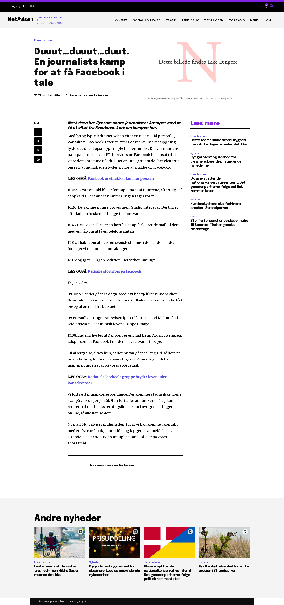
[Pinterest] (38, 150)
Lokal (193, 216)
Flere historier (43, 40)
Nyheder (195, 153)
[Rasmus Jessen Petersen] (77, 465)
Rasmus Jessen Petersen (88, 95)
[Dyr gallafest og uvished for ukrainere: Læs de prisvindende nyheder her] (114, 542)
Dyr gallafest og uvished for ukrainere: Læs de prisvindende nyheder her (215, 161)
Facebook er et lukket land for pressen (121, 178)
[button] (271, 6)
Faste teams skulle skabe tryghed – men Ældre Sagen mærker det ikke (56, 571)
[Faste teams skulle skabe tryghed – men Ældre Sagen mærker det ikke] (59, 542)
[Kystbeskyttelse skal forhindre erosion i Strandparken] (224, 542)
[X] (38, 141)
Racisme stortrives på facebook (114, 271)
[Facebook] (38, 132)
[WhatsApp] (38, 159)
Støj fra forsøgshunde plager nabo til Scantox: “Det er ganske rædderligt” (219, 225)
